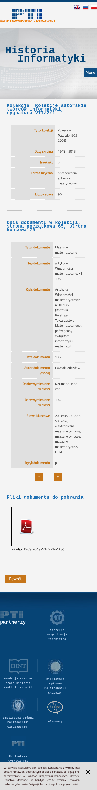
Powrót (15, 579)
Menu (90, 72)
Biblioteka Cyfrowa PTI (18, 759)
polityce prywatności (65, 784)
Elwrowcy (55, 721)
